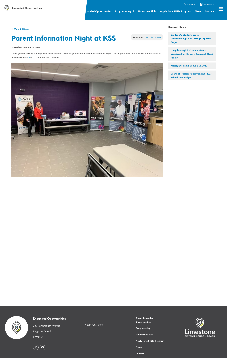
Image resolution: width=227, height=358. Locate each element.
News (198, 11)
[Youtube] (42, 347)
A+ (147, 37)
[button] (189, 4)
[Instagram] (36, 347)
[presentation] (221, 8)
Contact (209, 11)
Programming (143, 328)
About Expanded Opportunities (93, 11)
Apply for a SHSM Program (175, 11)
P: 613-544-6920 (93, 325)
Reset (158, 37)
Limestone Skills (147, 11)
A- (152, 37)
